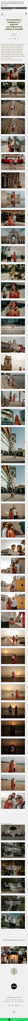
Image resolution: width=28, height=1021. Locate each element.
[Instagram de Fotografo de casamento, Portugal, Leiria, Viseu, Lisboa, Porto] (9, 1005)
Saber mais (4, 5)
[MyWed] (14, 971)
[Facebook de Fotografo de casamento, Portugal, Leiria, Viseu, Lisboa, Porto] (19, 1005)
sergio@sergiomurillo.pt (14, 997)
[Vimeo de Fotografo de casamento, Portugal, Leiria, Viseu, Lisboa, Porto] (12, 1005)
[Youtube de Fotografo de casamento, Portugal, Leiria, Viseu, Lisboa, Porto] (16, 1005)
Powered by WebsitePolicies (7, 9)
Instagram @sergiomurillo (14, 940)
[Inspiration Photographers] (14, 986)
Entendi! (14, 8)
